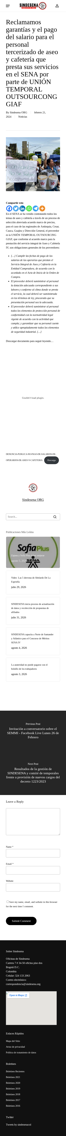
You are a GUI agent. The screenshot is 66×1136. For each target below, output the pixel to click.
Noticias (22, 116)
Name (9, 847)
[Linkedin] (22, 208)
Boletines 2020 (13, 1083)
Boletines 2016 (13, 1106)
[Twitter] (16, 208)
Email (10, 864)
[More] (42, 208)
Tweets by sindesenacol (18, 1124)
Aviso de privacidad (15, 1047)
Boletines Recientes (15, 1071)
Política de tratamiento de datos (21, 1052)
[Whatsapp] (29, 208)
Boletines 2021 (13, 1077)
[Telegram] (36, 208)
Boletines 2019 (13, 1088)
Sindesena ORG (18, 112)
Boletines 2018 (13, 1094)
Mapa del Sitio (13, 1041)
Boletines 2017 (13, 1100)
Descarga (51, 460)
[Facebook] (9, 208)
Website (9, 881)
